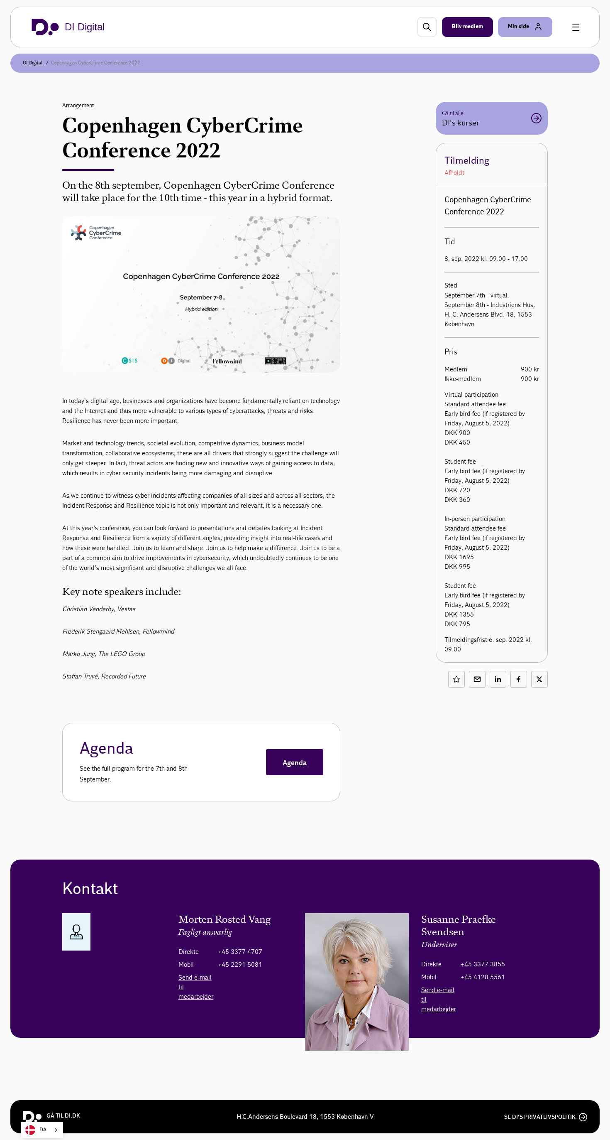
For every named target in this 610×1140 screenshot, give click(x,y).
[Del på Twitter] (539, 679)
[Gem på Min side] (456, 679)
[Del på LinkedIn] (498, 679)
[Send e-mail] (477, 679)
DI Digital (33, 63)
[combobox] (42, 1130)
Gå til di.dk (63, 1116)
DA (42, 1130)
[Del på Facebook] (518, 679)
